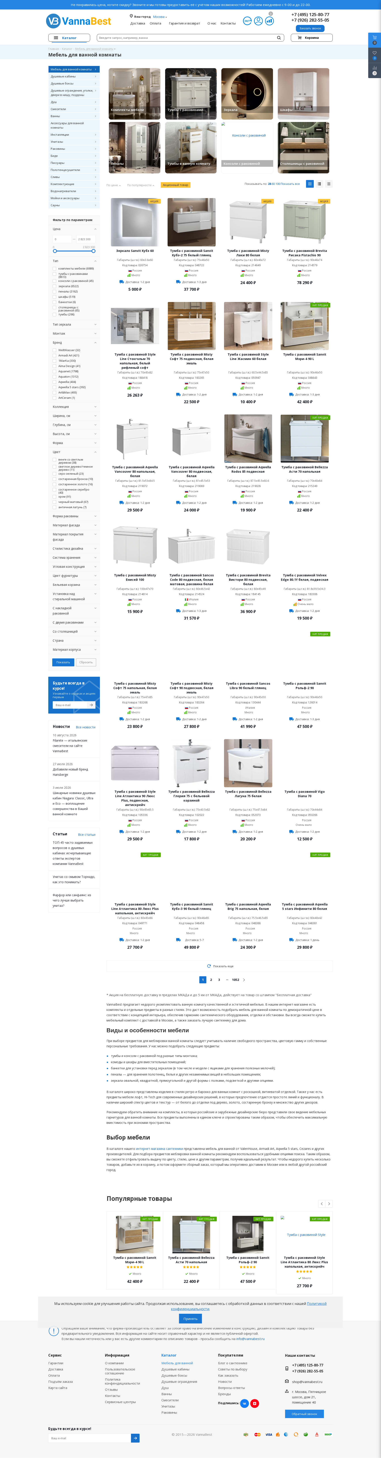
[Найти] (279, 37)
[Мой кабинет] (258, 21)
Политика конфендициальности (122, 1381)
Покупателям (230, 1355)
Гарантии (55, 1363)
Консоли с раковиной (242, 163)
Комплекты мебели (127, 109)
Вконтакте (244, 1403)
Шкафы (286, 109)
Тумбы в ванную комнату (188, 163)
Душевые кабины (175, 1369)
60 (273, 184)
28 (269, 184)
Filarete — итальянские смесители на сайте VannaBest (70, 745)
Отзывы (111, 1389)
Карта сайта (57, 1387)
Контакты (112, 1395)
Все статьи (86, 834)
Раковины (169, 1412)
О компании (114, 1363)
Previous (322, 1204)
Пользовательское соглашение (120, 1371)
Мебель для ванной (177, 1363)
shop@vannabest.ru (307, 1381)
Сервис (55, 1355)
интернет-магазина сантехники (159, 1149)
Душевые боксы (174, 1375)
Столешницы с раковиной (302, 163)
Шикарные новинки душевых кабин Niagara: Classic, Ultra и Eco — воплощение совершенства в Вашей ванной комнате (74, 803)
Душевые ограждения (179, 1381)
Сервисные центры (120, 1402)
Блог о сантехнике (232, 1363)
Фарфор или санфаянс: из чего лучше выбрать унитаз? (72, 900)
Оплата (54, 1375)
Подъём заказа (60, 1381)
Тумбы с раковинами (185, 109)
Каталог (169, 1355)
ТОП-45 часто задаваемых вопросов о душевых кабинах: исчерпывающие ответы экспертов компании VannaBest (73, 853)
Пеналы (117, 163)
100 (277, 184)
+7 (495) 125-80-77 (310, 14)
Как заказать (228, 1375)
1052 (235, 980)
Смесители (170, 1400)
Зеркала (230, 109)
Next (329, 1204)
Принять (190, 1318)
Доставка (55, 1369)
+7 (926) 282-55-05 (310, 20)
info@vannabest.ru (250, 1338)
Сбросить (86, 662)
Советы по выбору (232, 1369)
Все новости (85, 727)
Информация (117, 1355)
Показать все (290, 184)
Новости (225, 1381)
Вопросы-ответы (231, 1387)
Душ (165, 1387)
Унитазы (168, 1406)
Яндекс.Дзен (254, 1403)
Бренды (224, 1394)
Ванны (166, 1394)
